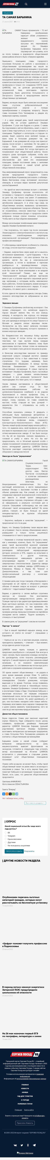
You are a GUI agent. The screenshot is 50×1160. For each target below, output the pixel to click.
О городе (25, 1100)
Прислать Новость (25, 1123)
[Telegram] (16, 794)
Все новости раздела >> (35, 803)
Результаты (29, 851)
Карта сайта (29, 1110)
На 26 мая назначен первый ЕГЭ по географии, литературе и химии (21, 1035)
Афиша (25, 1092)
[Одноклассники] (7, 794)
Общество (8, 13)
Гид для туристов (25, 1096)
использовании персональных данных (31, 1079)
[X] (10, 794)
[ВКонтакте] (3, 794)
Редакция (18, 1110)
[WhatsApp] (13, 794)
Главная (25, 1085)
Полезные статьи (25, 1104)
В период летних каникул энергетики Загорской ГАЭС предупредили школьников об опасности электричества (23, 991)
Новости (25, 1089)
